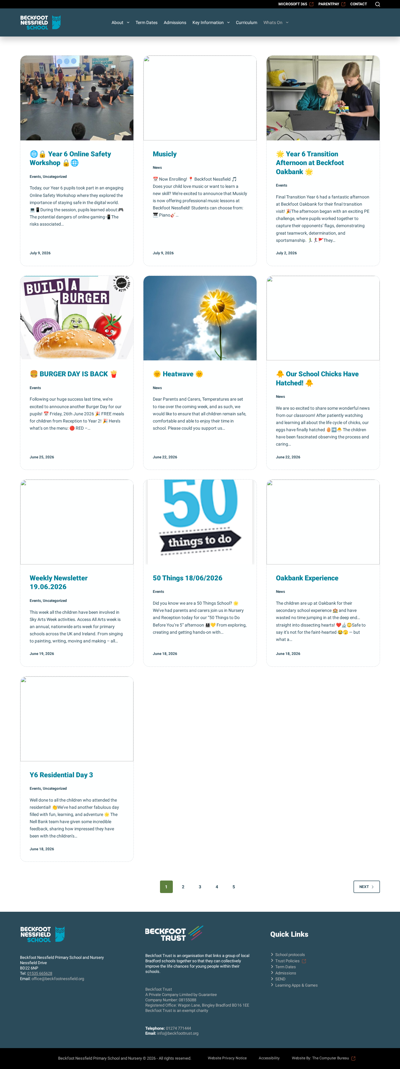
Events (35, 176)
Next (364, 887)
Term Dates (147, 22)
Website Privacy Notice (227, 1058)
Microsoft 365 (292, 4)
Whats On (272, 22)
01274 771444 (178, 1028)
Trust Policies (287, 961)
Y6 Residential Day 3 (61, 775)
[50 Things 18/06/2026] (200, 522)
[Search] (377, 4)
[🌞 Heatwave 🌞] (200, 318)
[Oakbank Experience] (323, 522)
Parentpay (328, 4)
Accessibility (269, 1058)
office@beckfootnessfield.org (58, 978)
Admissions (175, 22)
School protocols (290, 954)
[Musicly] (200, 98)
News (157, 167)
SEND (280, 979)
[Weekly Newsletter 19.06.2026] (76, 522)
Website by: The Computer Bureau (320, 1058)
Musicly (165, 154)
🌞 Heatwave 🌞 (178, 374)
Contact (358, 4)
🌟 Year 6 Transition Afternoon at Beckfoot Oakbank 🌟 (310, 163)
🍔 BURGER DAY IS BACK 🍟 (74, 374)
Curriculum (246, 22)
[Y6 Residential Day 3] (76, 718)
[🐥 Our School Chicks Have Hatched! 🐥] (323, 318)
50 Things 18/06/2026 (187, 578)
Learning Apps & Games (296, 985)
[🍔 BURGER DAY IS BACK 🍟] (76, 318)
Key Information (208, 22)
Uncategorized (55, 176)
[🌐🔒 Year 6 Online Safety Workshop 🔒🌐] (76, 98)
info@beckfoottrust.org (177, 1033)
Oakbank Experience (307, 578)
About (117, 22)
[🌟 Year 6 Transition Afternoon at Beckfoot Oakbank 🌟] (323, 98)
